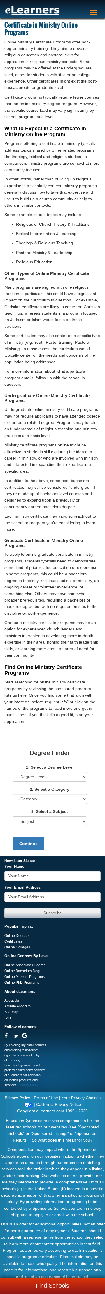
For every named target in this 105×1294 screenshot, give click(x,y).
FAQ (7, 1018)
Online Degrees (16, 936)
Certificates (13, 941)
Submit (52, 913)
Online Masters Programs (24, 977)
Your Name (14, 867)
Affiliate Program (17, 1006)
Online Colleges (17, 947)
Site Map (11, 1012)
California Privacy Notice (58, 1104)
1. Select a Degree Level (50, 767)
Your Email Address (22, 888)
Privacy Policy (28, 1085)
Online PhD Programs (21, 983)
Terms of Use (46, 1097)
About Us (11, 1000)
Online (10, 971)
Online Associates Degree (25, 965)
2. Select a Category (49, 789)
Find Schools (52, 1285)
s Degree (37, 971)
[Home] (32, 10)
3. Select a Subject (49, 811)
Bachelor (23, 971)
